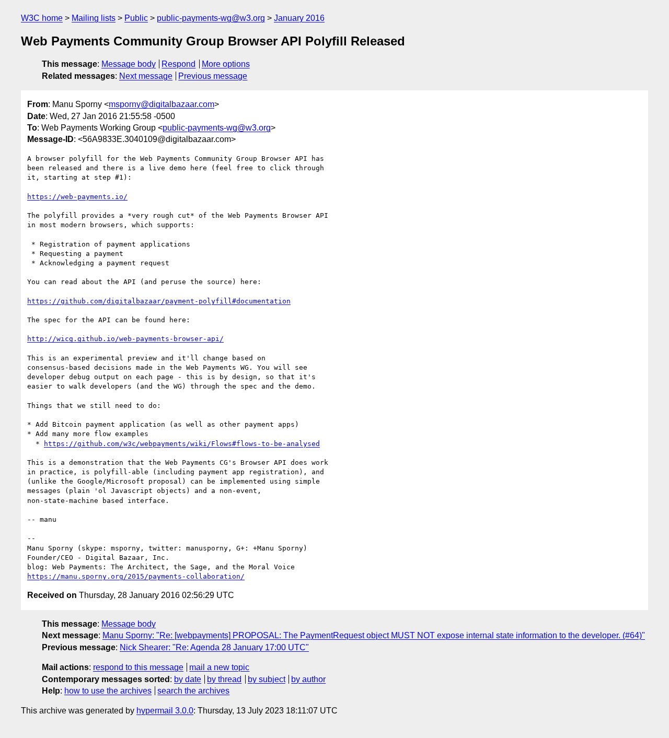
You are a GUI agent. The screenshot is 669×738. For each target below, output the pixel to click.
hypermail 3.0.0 (164, 710)
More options (226, 64)
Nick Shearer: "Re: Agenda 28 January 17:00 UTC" (214, 647)
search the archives (193, 690)
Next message (145, 76)
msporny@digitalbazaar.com (161, 104)
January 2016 (299, 18)
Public (136, 18)
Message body (128, 64)
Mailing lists (94, 18)
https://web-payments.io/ (77, 197)
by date (187, 679)
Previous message (212, 76)
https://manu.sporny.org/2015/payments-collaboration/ (136, 576)
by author (308, 679)
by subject (266, 679)
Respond (178, 64)
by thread (224, 679)
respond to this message (138, 667)
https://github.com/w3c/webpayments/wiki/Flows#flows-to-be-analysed (182, 444)
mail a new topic (219, 667)
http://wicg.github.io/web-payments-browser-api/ (125, 339)
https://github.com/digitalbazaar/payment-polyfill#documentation (159, 301)
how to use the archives (108, 690)
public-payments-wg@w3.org (211, 18)
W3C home (42, 18)
